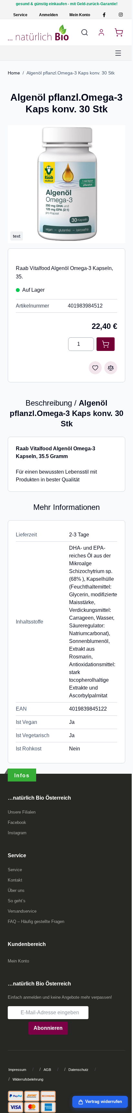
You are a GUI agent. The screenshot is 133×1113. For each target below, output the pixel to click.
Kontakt (15, 880)
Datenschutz (78, 1070)
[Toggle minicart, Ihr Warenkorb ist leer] (118, 32)
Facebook (17, 822)
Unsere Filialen (22, 812)
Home (14, 72)
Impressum (17, 1070)
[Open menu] (118, 53)
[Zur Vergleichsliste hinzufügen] (110, 367)
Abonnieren (48, 1028)
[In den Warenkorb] (106, 344)
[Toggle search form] (84, 32)
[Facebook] (104, 15)
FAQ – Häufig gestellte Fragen (36, 921)
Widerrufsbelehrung (28, 1079)
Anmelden (48, 15)
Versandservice (22, 911)
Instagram (17, 832)
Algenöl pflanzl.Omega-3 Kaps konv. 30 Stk (70, 72)
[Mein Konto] (101, 32)
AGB (47, 1070)
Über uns (16, 890)
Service (20, 15)
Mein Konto (79, 15)
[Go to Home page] (38, 32)
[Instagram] (121, 15)
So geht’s (17, 900)
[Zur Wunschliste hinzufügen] (95, 367)
